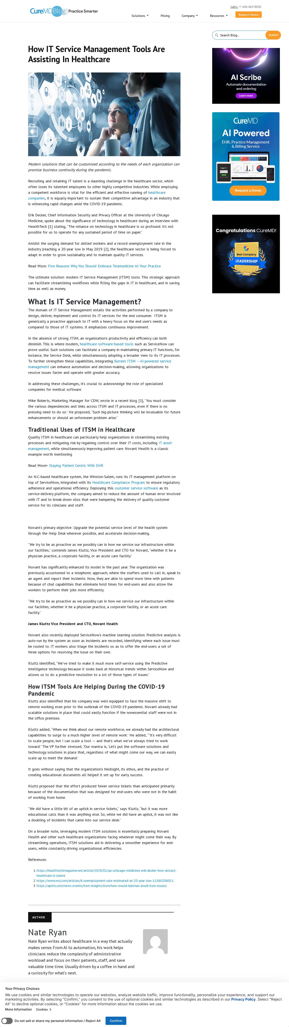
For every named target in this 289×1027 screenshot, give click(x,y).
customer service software (136, 488)
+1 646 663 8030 (249, 7)
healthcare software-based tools (106, 343)
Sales (234, 7)
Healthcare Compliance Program (118, 482)
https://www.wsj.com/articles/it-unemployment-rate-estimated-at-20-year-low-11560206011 (105, 880)
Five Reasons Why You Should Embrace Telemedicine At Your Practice (104, 266)
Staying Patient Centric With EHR (76, 465)
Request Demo (249, 14)
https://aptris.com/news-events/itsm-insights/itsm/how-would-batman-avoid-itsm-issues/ (102, 886)
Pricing (165, 16)
